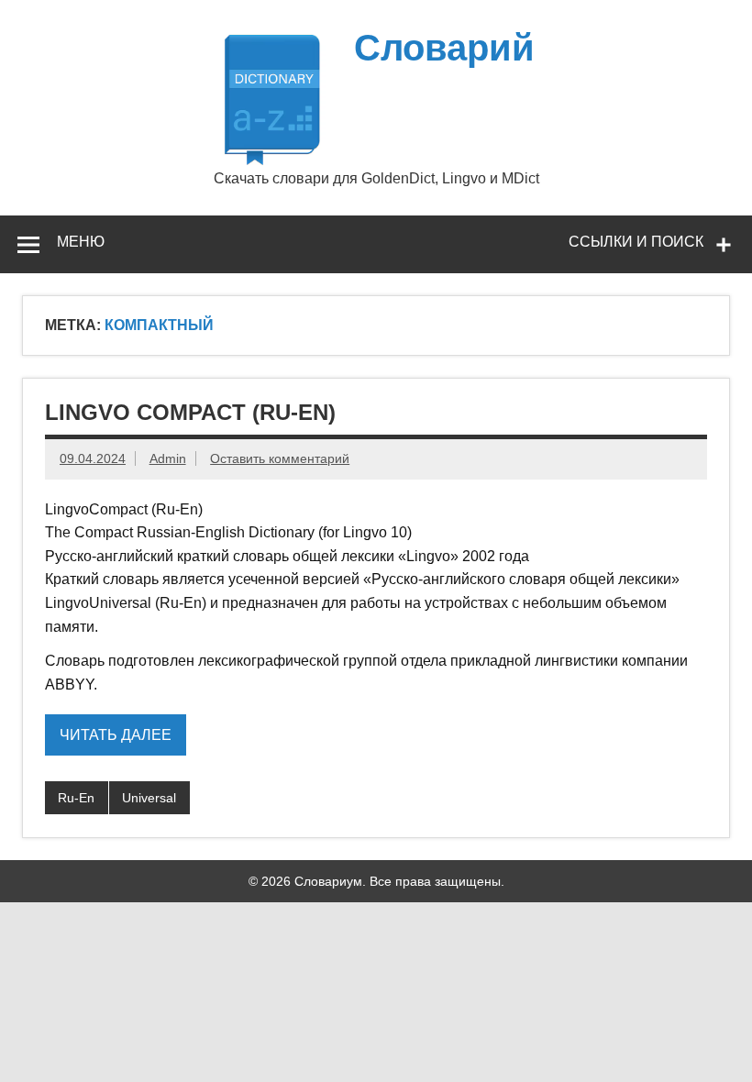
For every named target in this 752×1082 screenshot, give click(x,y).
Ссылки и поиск (636, 241)
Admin (167, 458)
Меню (81, 241)
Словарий (444, 48)
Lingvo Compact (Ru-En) (190, 412)
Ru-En (76, 797)
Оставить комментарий (279, 458)
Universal (149, 797)
